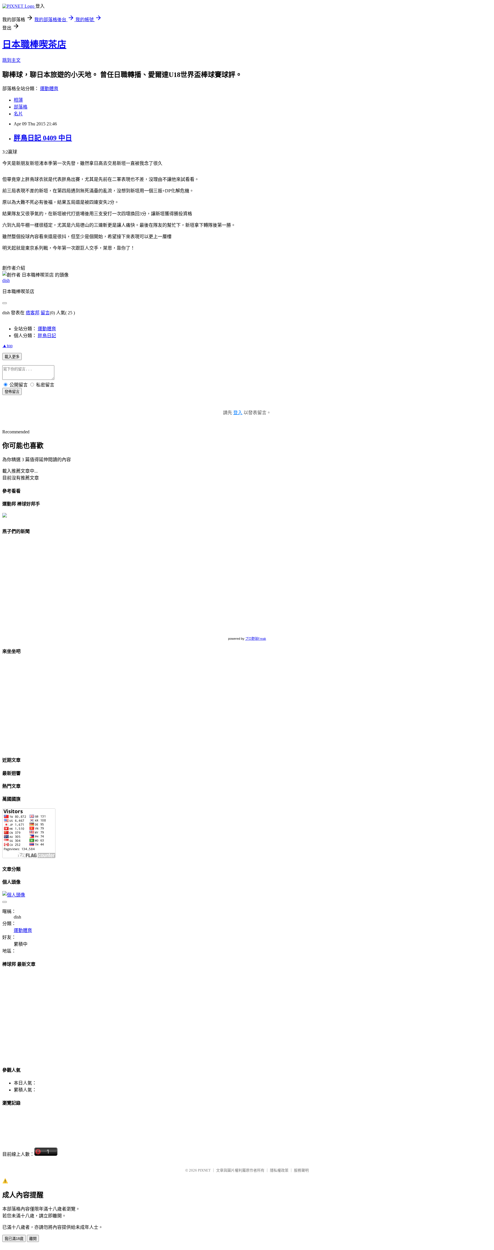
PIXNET (204, 1170)
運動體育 (49, 88)
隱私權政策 (279, 1170)
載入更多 (12, 357)
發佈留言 (12, 392)
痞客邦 (32, 312)
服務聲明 (301, 1170)
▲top (7, 345)
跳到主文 (11, 60)
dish (6, 280)
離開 (33, 1239)
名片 (18, 113)
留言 (45, 312)
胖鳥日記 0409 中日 (43, 138)
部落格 (20, 106)
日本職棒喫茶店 (34, 44)
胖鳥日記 (47, 335)
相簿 (18, 100)
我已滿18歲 (14, 1239)
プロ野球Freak (255, 638)
